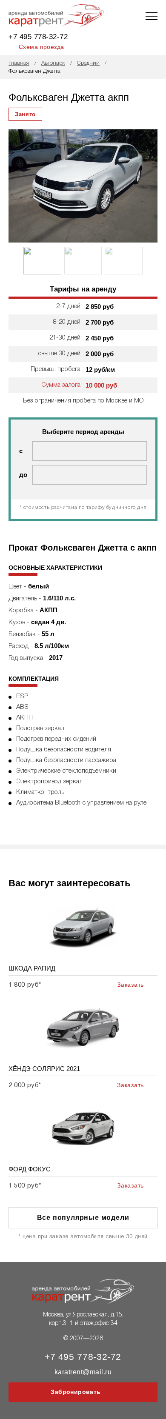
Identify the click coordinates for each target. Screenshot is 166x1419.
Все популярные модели (83, 1217)
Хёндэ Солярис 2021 (44, 1068)
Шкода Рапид (32, 968)
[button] (148, 186)
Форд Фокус (30, 1169)
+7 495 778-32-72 (38, 37)
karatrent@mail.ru (83, 1372)
